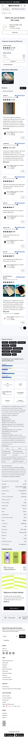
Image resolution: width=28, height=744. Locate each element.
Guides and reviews (7, 673)
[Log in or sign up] (21, 5)
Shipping (4, 667)
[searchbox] (20, 8)
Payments (4, 665)
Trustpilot (4, 713)
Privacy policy (5, 700)
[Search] (13, 9)
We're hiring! (5, 650)
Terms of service (6, 696)
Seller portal (5, 662)
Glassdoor (4, 715)
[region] (14, 78)
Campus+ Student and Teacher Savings (11, 688)
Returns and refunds (7, 669)
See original (16, 313)
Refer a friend (5, 686)
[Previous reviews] (20, 327)
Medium (4, 717)
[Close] (26, 2)
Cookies (4, 702)
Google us (6, 601)
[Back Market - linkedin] (10, 653)
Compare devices (6, 677)
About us (4, 648)
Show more (6, 128)
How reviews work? (8, 64)
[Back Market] (14, 5)
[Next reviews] (24, 327)
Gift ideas (4, 675)
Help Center (5, 671)
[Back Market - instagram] (3, 653)
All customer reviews (7, 679)
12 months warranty (6, 698)
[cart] (24, 5)
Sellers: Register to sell (7, 660)
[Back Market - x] (7, 653)
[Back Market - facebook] (13, 653)
